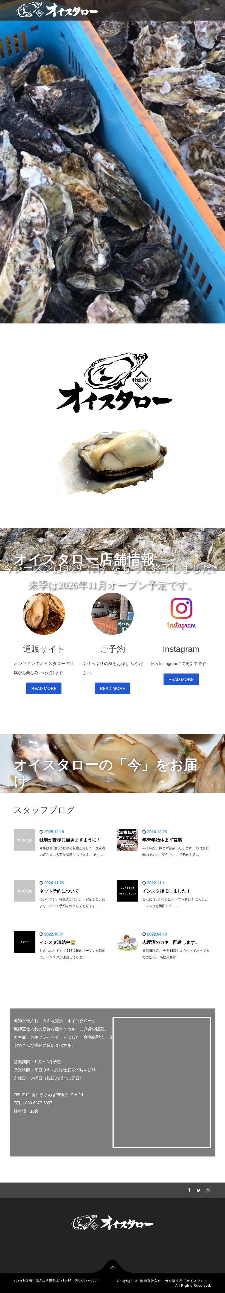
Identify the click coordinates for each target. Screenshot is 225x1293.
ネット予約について (59, 891)
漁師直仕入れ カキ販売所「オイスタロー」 (175, 1280)
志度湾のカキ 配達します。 (170, 942)
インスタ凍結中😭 (58, 942)
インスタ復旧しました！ (166, 891)
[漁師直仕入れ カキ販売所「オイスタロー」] (57, 9)
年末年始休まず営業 (162, 839)
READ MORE (44, 688)
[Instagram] (207, 1189)
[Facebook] (188, 1189)
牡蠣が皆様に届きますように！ (70, 839)
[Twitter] (198, 1189)
